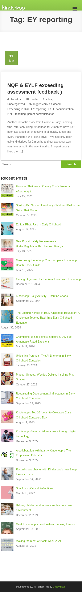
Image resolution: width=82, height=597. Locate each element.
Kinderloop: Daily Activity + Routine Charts (42, 296)
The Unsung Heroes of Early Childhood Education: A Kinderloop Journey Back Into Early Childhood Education (47, 317)
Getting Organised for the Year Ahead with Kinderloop (48, 279)
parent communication (40, 113)
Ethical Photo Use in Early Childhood (38, 224)
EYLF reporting (16, 113)
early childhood (51, 104)
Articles (47, 99)
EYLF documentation (61, 109)
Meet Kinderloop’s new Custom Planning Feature (45, 524)
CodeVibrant (59, 586)
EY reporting (38, 109)
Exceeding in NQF (18, 109)
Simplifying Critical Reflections (34, 488)
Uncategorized (16, 104)
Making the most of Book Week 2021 (38, 541)
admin (18, 99)
